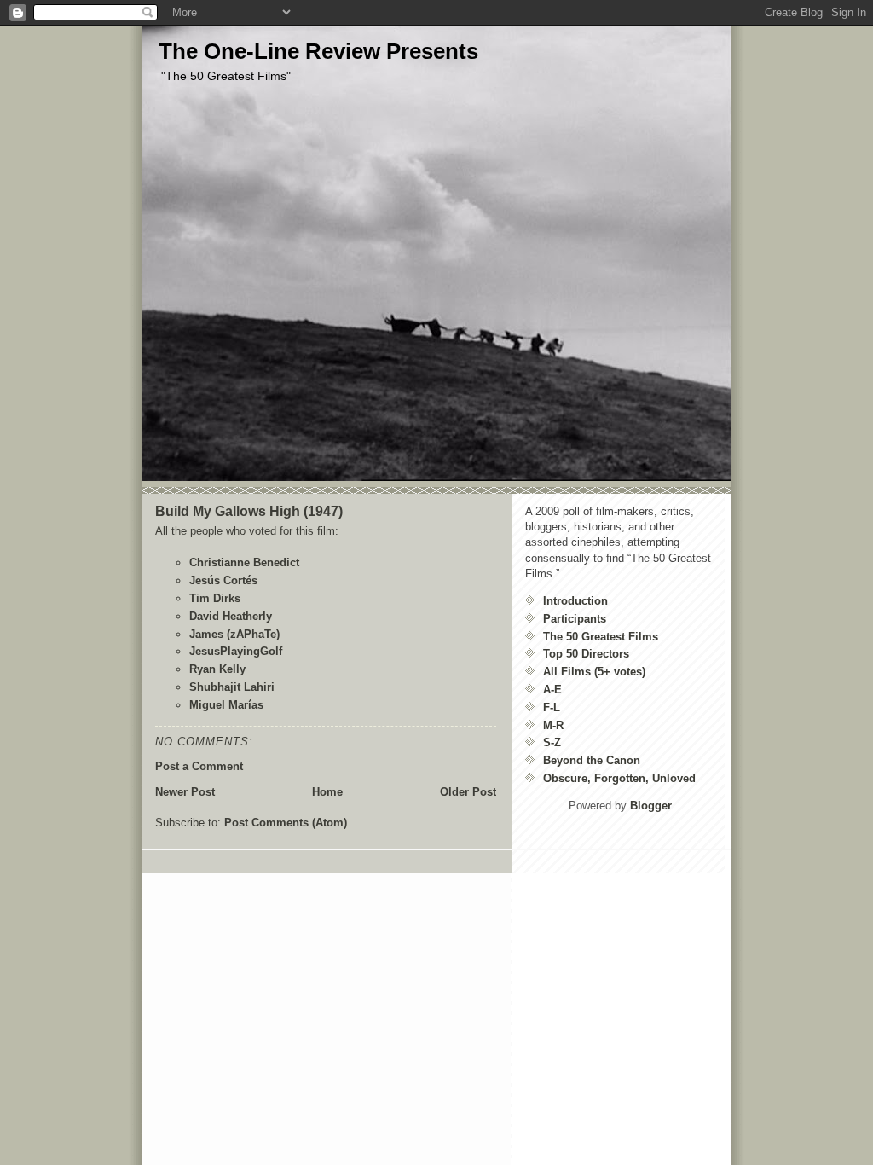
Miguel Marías (226, 704)
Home (327, 791)
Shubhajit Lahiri (232, 687)
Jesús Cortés (223, 580)
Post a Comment (199, 766)
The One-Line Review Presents (318, 51)
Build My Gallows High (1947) (249, 511)
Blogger (651, 805)
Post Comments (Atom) (285, 822)
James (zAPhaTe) (234, 634)
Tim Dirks (214, 598)
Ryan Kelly (217, 669)
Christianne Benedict (244, 562)
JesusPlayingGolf (235, 651)
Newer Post (185, 791)
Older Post (468, 791)
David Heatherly (230, 616)
